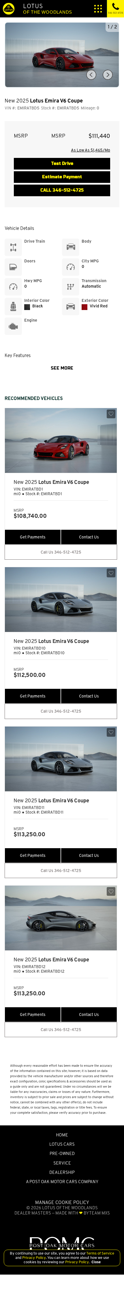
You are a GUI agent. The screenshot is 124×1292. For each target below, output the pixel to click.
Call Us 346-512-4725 (61, 552)
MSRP (21, 136)
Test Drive (62, 163)
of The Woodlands (47, 9)
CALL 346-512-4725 (62, 190)
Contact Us (89, 537)
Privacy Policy (33, 1257)
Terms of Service (100, 1253)
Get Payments (33, 537)
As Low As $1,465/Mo (90, 150)
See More (62, 368)
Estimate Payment (62, 176)
